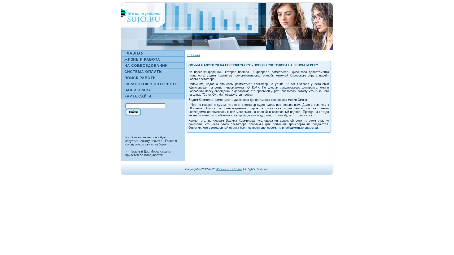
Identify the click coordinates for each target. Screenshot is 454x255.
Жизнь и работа (229, 169)
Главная (193, 55)
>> (128, 137)
